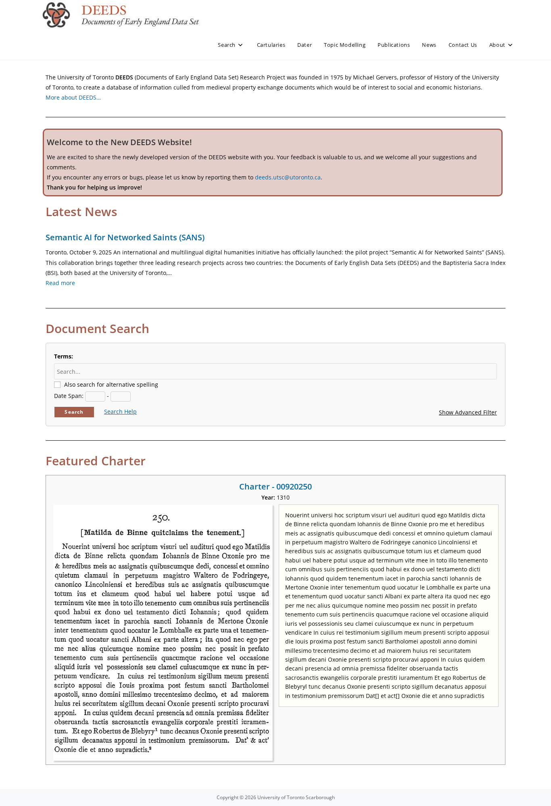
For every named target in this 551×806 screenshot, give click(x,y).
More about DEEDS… (73, 97)
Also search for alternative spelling (111, 384)
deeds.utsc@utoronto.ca (288, 177)
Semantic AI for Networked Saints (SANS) (125, 237)
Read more (60, 283)
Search (74, 411)
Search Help (120, 411)
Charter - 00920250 (275, 486)
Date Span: (68, 396)
